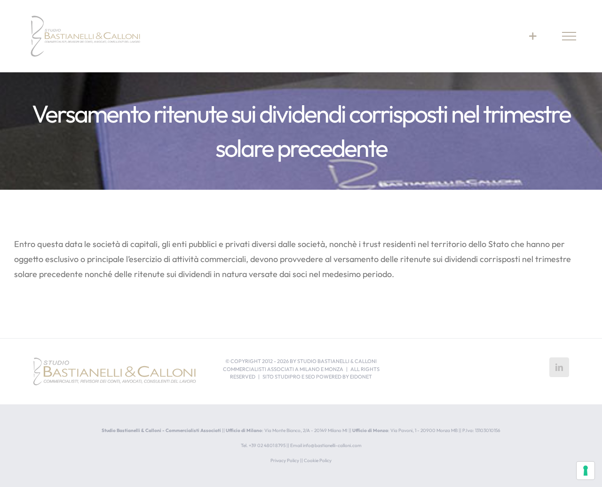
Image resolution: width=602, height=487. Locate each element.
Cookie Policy (318, 460)
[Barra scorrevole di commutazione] (532, 36)
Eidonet (361, 376)
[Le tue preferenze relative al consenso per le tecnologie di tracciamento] (585, 470)
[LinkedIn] (559, 367)
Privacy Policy (284, 460)
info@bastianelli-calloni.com (332, 445)
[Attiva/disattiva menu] (569, 36)
